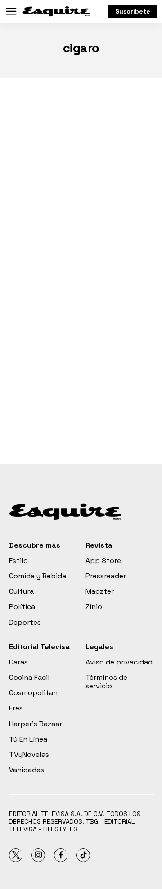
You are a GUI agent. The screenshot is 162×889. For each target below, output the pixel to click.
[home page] (56, 11)
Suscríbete (132, 11)
